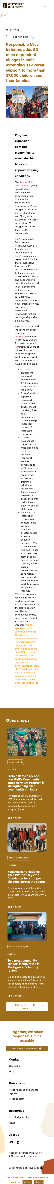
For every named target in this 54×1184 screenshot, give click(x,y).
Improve (19, 336)
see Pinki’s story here (27, 670)
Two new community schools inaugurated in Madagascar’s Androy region (24, 966)
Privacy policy (35, 1167)
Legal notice (15, 1167)
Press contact (16, 1098)
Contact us (15, 1066)
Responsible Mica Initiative (24, 184)
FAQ (11, 1071)
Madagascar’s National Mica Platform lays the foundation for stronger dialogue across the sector (26, 877)
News (12, 1122)
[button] (45, 5)
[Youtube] (11, 1142)
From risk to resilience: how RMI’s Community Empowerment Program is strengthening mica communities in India (26, 782)
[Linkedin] (18, 1142)
